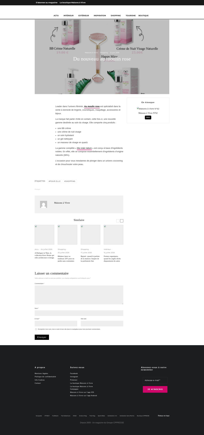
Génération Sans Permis (127, 416)
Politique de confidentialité (45, 377)
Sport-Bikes (101, 416)
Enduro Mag (83, 416)
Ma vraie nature (84, 148)
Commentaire (39, 283)
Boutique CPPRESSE (143, 416)
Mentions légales (41, 373)
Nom (37, 308)
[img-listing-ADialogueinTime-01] (44, 234)
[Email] (42, 126)
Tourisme (131, 15)
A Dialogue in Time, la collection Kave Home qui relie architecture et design (44, 255)
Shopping (116, 15)
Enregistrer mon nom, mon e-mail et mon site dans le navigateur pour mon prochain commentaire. (69, 329)
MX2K (74, 416)
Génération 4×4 (112, 416)
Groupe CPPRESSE (115, 423)
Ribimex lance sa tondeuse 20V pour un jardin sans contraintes (66, 258)
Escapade (39, 416)
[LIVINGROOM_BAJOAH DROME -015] (90, 234)
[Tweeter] (42, 113)
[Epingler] (42, 117)
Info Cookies (40, 380)
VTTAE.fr (47, 416)
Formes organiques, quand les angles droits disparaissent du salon (112, 258)
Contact (38, 383)
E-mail (37, 319)
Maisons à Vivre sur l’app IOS (82, 392)
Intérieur (69, 15)
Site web (83, 319)
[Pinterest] (167, 3)
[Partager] (42, 108)
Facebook (74, 373)
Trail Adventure (65, 416)
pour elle (55, 181)
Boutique (143, 15)
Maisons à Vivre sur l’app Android (83, 395)
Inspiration (100, 15)
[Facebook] (160, 3)
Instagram (74, 377)
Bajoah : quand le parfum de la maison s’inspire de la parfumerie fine (90, 258)
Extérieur (83, 15)
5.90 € (148, 117)
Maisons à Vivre (91, 53)
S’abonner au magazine (46, 2)
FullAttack (55, 416)
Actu (56, 15)
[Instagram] (164, 3)
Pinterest (73, 380)
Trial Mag (92, 416)
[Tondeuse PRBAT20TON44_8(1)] (67, 234)
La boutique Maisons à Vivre (72, 2)
